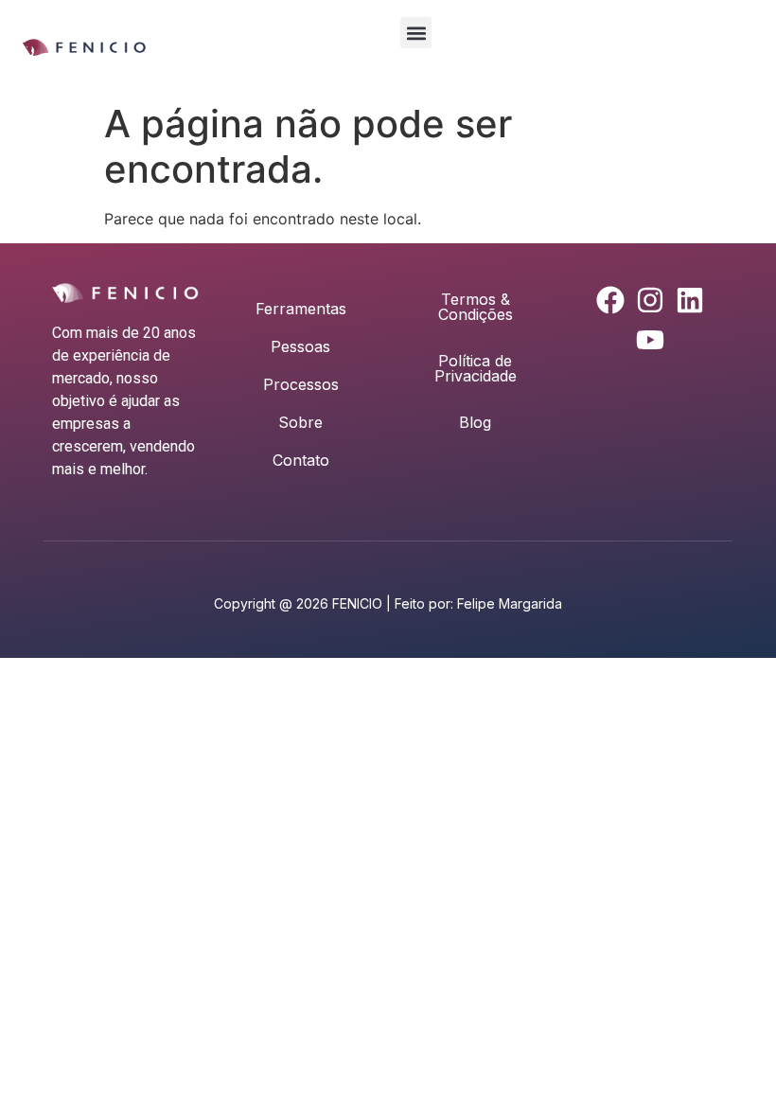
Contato (301, 460)
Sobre (300, 422)
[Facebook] (610, 300)
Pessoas (300, 346)
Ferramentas (301, 308)
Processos (301, 384)
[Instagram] (650, 300)
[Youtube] (650, 340)
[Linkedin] (690, 300)
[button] (416, 32)
